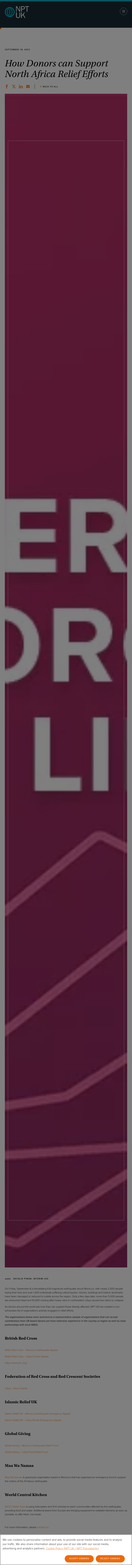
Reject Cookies (110, 1558)
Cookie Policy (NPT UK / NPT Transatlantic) (72, 1548)
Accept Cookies (79, 1558)
